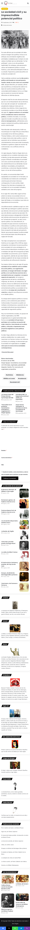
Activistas (4, 9)
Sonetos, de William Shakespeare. (10, 865)
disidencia (20, 375)
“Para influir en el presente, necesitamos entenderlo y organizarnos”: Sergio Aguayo (6, 409)
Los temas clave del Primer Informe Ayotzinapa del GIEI (7, 396)
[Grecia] (15, 628)
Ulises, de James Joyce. (7, 844)
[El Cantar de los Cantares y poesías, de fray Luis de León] (24, 566)
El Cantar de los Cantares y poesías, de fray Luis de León (9, 564)
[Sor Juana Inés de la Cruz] (15, 744)
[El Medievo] (15, 682)
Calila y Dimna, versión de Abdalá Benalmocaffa (6, 887)
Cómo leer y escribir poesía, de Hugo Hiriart (8, 542)
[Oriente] (15, 605)
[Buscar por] (28, 4)
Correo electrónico (6, 457)
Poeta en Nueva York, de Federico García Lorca (8, 511)
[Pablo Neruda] (15, 810)
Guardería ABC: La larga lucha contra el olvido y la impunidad (22, 397)
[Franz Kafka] (15, 786)
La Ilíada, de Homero (22, 884)
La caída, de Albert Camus (9, 552)
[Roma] (15, 652)
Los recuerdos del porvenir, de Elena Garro (9, 521)
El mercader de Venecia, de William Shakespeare (22, 904)
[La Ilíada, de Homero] (22, 878)
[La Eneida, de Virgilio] (24, 535)
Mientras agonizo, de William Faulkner (7, 910)
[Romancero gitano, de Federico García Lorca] (24, 503)
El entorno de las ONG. (8, 360)
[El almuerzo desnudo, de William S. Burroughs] (24, 493)
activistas (10, 375)
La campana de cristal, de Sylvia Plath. (11, 857)
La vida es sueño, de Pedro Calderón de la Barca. (14, 861)
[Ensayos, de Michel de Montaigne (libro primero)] (24, 576)
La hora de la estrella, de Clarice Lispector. (12, 841)
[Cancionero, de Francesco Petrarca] (24, 587)
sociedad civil (15, 382)
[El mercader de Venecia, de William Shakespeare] (22, 897)
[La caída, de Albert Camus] (24, 556)
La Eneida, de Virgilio (7, 531)
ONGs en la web (9, 378)
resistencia (22, 378)
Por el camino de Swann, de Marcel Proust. (12, 828)
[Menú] (2, 4)
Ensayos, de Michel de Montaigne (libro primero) (9, 574)
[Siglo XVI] (15, 713)
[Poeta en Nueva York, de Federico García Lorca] (24, 514)
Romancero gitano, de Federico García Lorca (8, 501)
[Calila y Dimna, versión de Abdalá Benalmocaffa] (7, 879)
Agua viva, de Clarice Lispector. (9, 831)
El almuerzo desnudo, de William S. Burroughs (8, 490)
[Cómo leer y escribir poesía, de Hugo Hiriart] (24, 545)
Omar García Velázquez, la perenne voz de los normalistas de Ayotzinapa (21, 408)
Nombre (3, 450)
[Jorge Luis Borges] (15, 765)
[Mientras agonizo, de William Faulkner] (7, 901)
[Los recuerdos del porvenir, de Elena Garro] (24, 524)
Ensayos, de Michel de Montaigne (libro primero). (14, 848)
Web (2, 464)
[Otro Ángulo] (11, 3)
